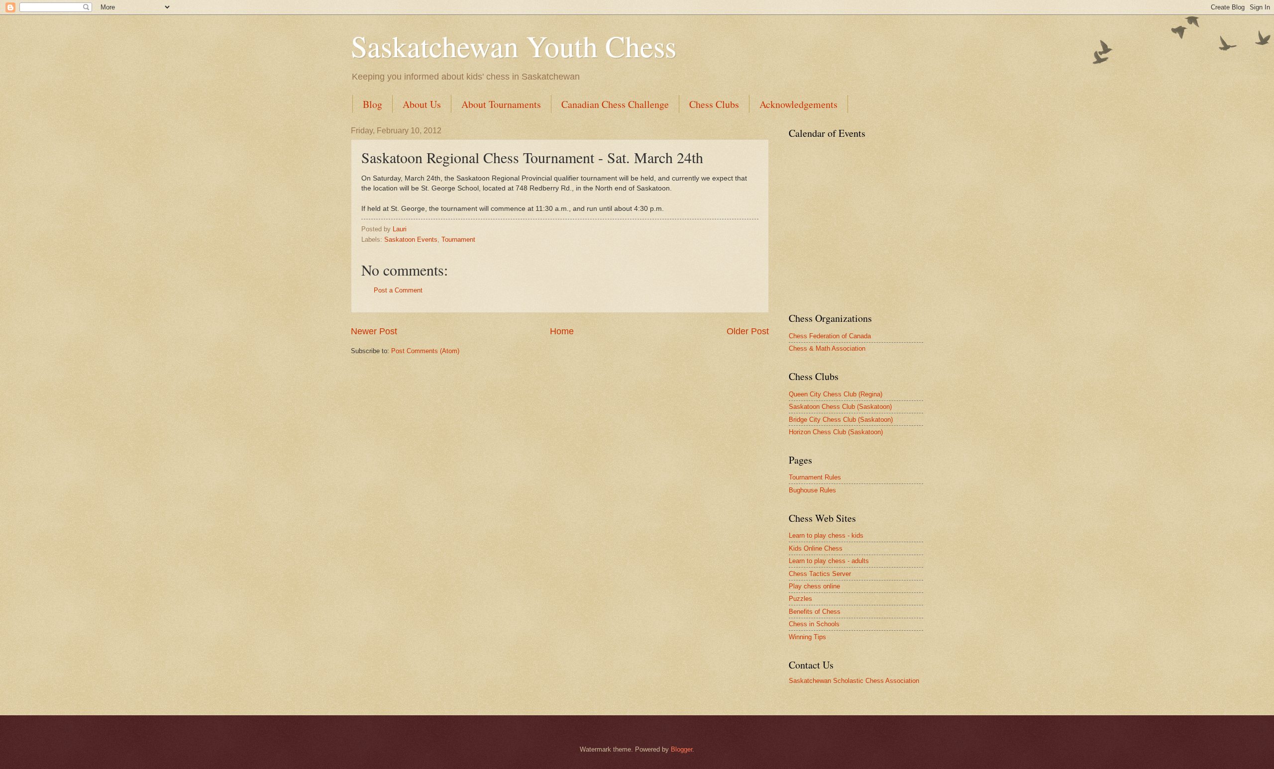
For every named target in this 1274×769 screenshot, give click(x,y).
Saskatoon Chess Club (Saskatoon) (840, 406)
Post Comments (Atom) (425, 351)
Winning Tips (807, 637)
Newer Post (374, 331)
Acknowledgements (798, 104)
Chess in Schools (814, 624)
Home (562, 331)
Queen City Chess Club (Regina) (835, 394)
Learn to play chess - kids (826, 535)
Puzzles (800, 598)
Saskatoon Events (410, 239)
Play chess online (814, 586)
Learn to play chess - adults (829, 561)
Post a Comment (398, 290)
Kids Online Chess (816, 548)
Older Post (748, 331)
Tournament (458, 239)
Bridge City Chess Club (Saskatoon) (841, 419)
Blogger (681, 749)
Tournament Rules (815, 477)
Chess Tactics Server (820, 573)
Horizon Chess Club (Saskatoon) (836, 432)
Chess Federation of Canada (830, 336)
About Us (422, 104)
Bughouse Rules (812, 490)
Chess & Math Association (827, 348)
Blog (372, 104)
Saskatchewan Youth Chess (513, 46)
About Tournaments (501, 104)
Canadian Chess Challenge (615, 104)
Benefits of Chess (815, 611)
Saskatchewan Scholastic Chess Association (854, 680)
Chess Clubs (714, 104)
